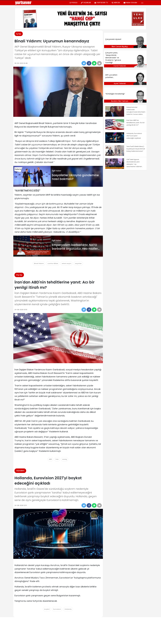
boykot (47, 609)
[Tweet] (83, 63)
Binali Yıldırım (39, 263)
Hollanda (68, 609)
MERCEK (117, 2)
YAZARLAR (87, 2)
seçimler (78, 263)
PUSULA (74, 2)
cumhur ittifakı (52, 263)
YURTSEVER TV (102, 2)
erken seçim (66, 263)
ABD (50, 459)
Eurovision (57, 609)
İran (57, 459)
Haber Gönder (131, 2)
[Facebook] (89, 63)
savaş (64, 459)
